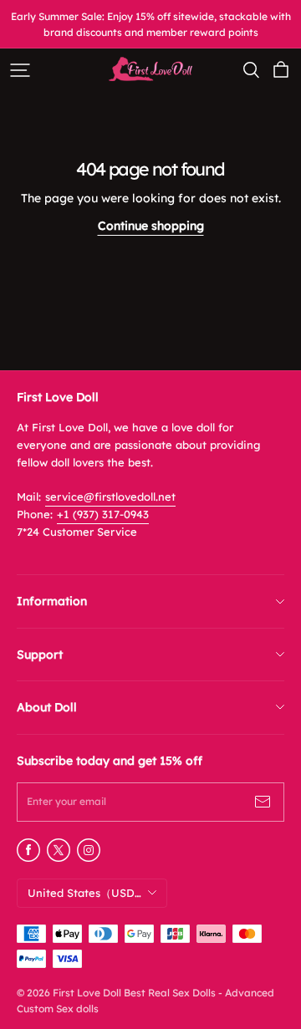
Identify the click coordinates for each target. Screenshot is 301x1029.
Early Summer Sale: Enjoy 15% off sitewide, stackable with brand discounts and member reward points (152, 24)
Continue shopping (151, 225)
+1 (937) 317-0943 (103, 514)
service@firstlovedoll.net (110, 496)
